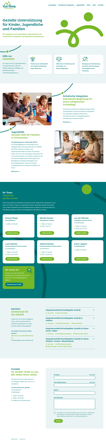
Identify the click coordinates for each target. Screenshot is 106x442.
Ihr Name (57, 374)
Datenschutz (14, 439)
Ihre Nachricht (58, 397)
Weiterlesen (66, 122)
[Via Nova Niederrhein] (9, 5)
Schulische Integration (66, 5)
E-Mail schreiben (12, 233)
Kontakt (100, 5)
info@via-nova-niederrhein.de (21, 400)
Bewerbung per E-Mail (14, 284)
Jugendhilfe (80, 5)
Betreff (56, 390)
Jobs (94, 5)
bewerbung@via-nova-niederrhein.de (22, 340)
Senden (58, 421)
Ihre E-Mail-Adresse (60, 382)
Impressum (22, 439)
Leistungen (52, 5)
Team (88, 5)
